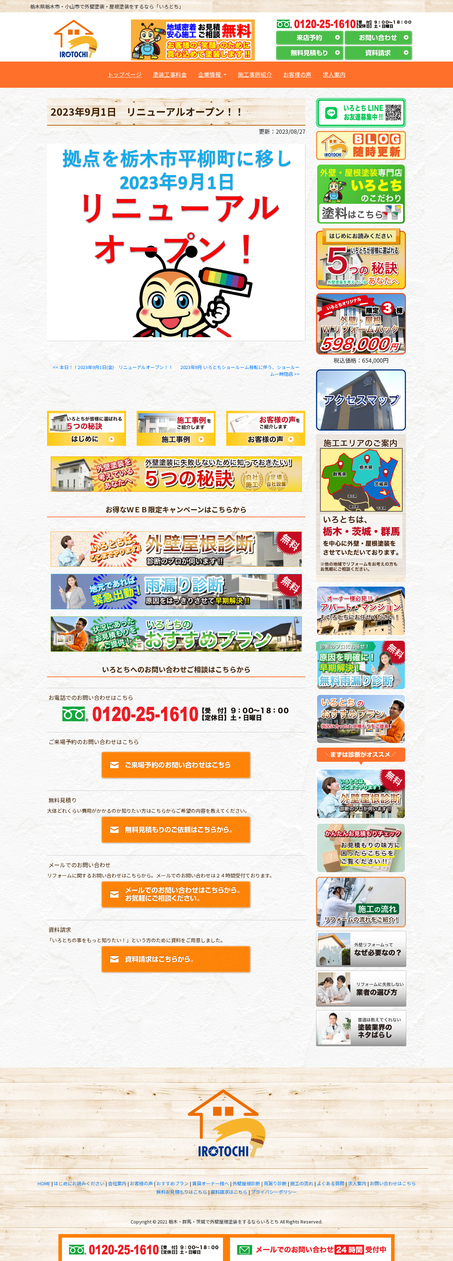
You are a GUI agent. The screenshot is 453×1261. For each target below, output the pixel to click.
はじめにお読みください (79, 1183)
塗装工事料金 (170, 74)
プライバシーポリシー (274, 1191)
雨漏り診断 (275, 1183)
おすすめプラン (172, 1183)
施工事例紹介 (255, 74)
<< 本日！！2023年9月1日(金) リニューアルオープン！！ (113, 367)
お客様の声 (297, 74)
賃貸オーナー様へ (210, 1183)
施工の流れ (301, 1183)
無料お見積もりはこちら (181, 1191)
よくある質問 (330, 1183)
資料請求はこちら (229, 1191)
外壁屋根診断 (246, 1183)
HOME (44, 1183)
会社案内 (117, 1183)
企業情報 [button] (210, 74)
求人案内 (334, 74)
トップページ (127, 74)
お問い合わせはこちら (393, 1183)
